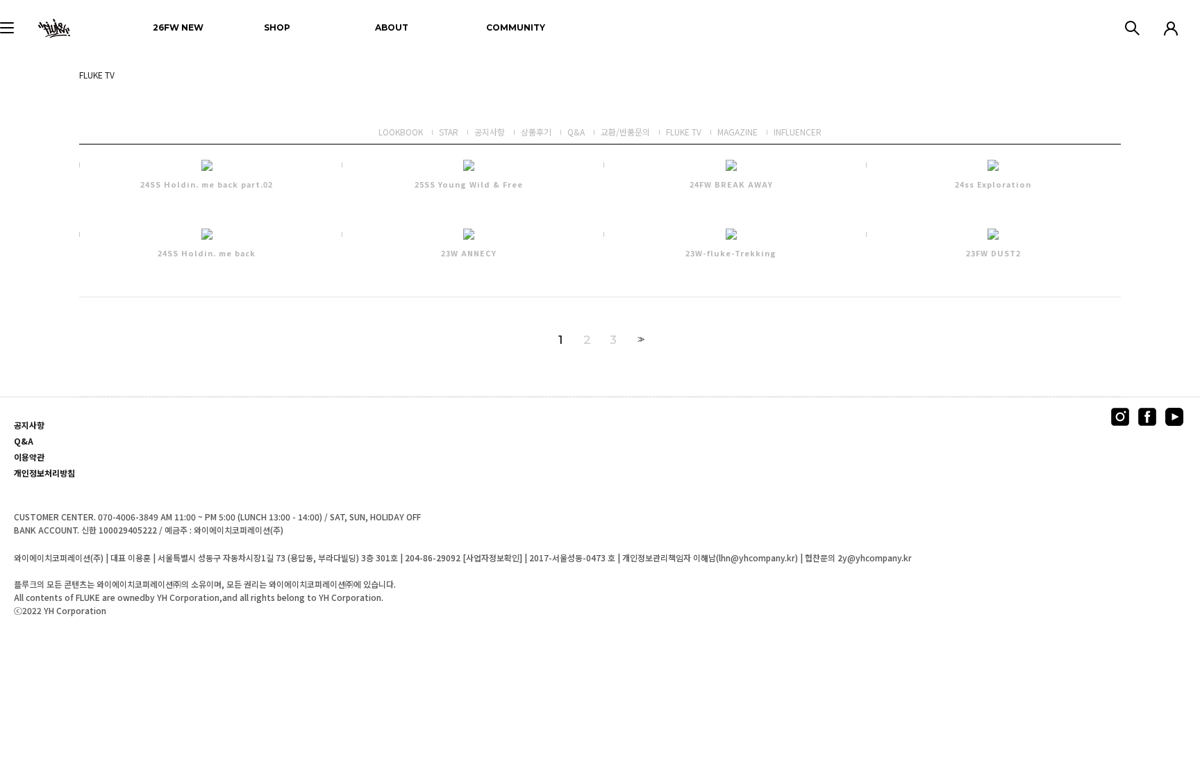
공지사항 (489, 132)
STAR (448, 132)
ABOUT (391, 27)
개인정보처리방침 (44, 473)
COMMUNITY (515, 27)
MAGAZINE (737, 132)
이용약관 (29, 457)
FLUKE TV (683, 132)
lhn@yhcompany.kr (757, 557)
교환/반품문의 (625, 132)
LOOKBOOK (400, 132)
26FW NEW (178, 27)
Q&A (576, 132)
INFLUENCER (798, 132)
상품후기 (536, 132)
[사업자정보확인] (492, 557)
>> (640, 339)
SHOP (277, 27)
